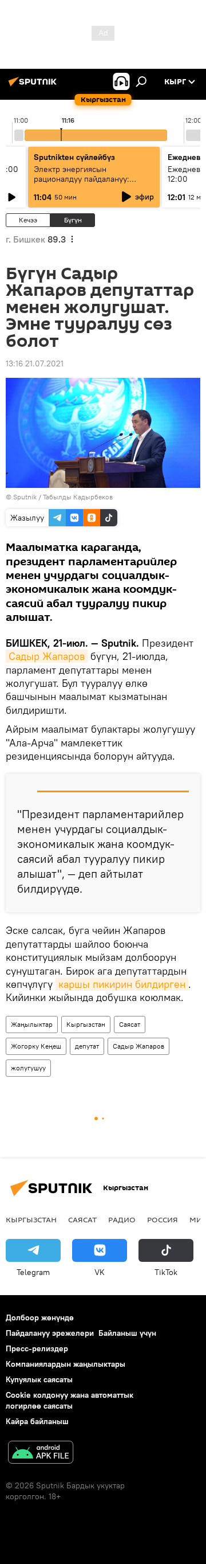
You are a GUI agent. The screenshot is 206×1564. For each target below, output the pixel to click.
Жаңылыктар (32, 1024)
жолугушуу (28, 1067)
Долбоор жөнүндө (40, 1317)
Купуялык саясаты (39, 1379)
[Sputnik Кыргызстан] (34, 86)
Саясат (129, 1024)
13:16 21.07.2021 (35, 363)
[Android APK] (41, 1454)
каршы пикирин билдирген (121, 984)
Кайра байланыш (37, 1421)
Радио (122, 1219)
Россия (162, 1219)
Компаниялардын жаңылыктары (65, 1364)
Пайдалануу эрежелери (50, 1333)
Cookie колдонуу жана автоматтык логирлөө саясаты (69, 1400)
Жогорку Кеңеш (36, 1046)
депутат (87, 1046)
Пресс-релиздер (37, 1348)
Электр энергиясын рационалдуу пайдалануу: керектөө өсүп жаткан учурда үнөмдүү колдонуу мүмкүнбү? (89, 184)
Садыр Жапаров (47, 656)
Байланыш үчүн (127, 1333)
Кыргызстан (85, 1024)
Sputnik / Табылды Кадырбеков (63, 496)
